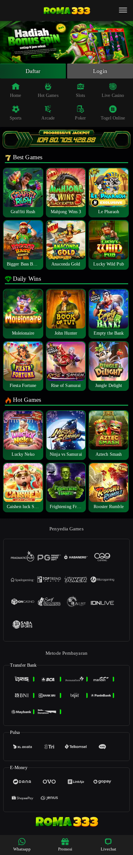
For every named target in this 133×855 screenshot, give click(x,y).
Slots (80, 95)
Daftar (33, 71)
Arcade (48, 118)
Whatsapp (22, 849)
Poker (80, 118)
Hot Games (48, 95)
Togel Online (113, 118)
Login (100, 71)
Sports (16, 118)
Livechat (109, 849)
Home (15, 95)
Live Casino (113, 95)
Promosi (65, 849)
